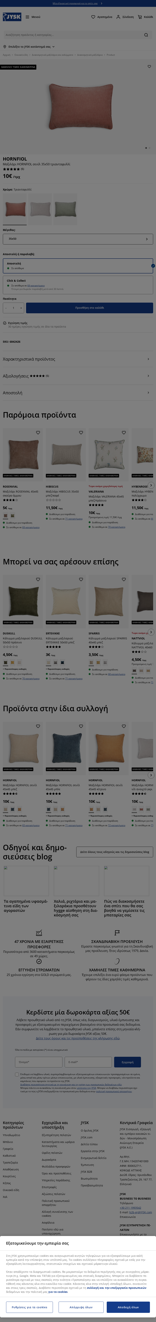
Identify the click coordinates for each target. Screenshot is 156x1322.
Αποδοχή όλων (128, 1307)
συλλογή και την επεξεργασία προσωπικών (116, 1288)
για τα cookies (58, 1292)
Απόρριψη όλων (81, 1307)
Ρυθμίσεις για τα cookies (29, 1307)
